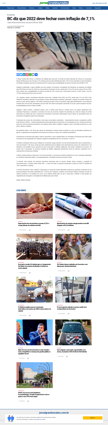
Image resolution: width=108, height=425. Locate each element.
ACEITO (92, 418)
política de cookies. (41, 419)
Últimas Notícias (21, 8)
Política (81, 8)
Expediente (98, 8)
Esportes (55, 8)
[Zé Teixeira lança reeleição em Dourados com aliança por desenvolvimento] (73, 247)
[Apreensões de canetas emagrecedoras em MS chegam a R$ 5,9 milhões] (73, 206)
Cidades (40, 8)
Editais (47, 8)
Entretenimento (65, 8)
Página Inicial (10, 8)
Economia (88, 8)
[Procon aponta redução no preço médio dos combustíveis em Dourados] (73, 289)
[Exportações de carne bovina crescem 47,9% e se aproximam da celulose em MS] (34, 206)
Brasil (74, 8)
